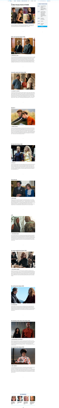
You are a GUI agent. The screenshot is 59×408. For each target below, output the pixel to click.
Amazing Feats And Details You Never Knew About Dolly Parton (26, 403)
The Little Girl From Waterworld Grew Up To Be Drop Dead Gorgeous (32, 403)
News (11, 3)
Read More (42, 26)
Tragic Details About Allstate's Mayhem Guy (19, 403)
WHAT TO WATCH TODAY (43, 3)
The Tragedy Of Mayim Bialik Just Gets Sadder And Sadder (13, 403)
